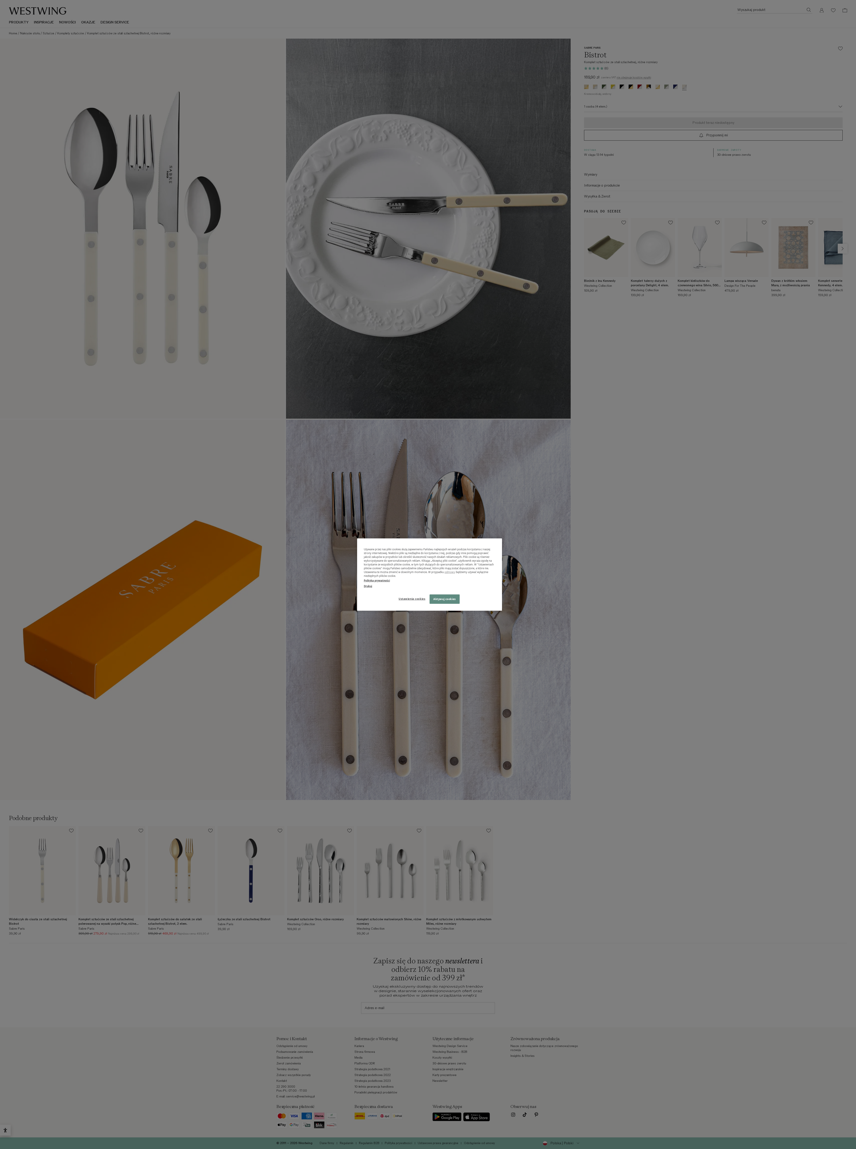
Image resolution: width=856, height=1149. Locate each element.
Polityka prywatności (377, 580)
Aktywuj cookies (444, 599)
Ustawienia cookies (412, 598)
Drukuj (368, 586)
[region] (429, 574)
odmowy (449, 572)
